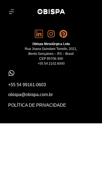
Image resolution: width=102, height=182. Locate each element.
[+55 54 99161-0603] (11, 73)
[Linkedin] (39, 34)
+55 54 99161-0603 (27, 84)
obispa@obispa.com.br (30, 94)
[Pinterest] (63, 34)
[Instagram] (51, 34)
